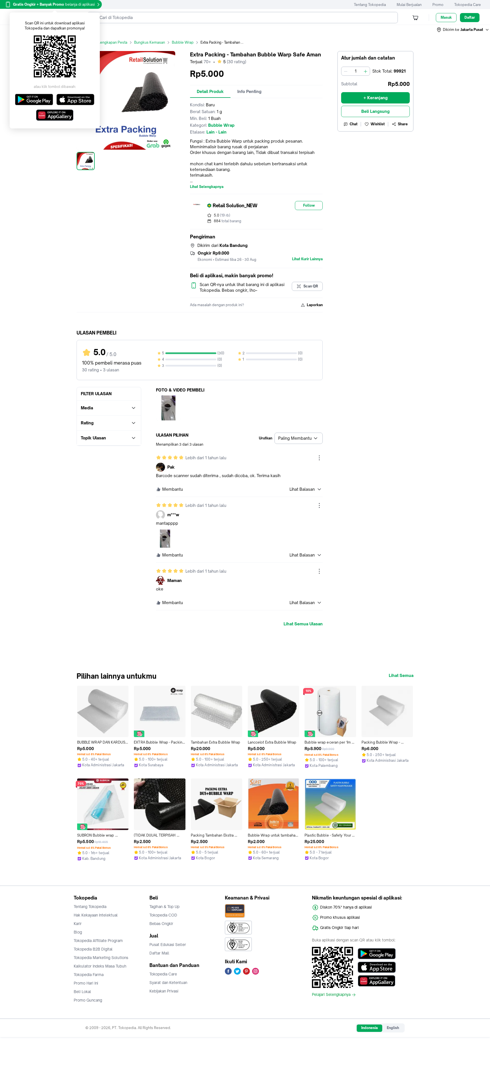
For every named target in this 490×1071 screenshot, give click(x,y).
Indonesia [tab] (369, 1028)
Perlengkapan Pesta (110, 42)
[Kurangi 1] (345, 71)
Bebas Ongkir (161, 923)
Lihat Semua (401, 675)
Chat (354, 124)
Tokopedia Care (467, 5)
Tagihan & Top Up (164, 906)
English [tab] (393, 1028)
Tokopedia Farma (89, 974)
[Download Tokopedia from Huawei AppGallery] (377, 981)
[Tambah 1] (365, 71)
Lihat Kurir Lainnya (307, 259)
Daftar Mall (159, 953)
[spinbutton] (355, 71)
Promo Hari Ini (86, 983)
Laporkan (315, 305)
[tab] (210, 91)
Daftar (469, 17)
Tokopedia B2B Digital (93, 949)
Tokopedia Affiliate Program (98, 940)
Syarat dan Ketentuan (168, 982)
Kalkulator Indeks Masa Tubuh (100, 966)
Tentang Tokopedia (370, 5)
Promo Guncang (88, 1000)
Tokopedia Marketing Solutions (101, 957)
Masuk (446, 17)
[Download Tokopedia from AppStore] (377, 967)
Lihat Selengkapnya (206, 187)
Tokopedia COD (163, 915)
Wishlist (378, 124)
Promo (437, 5)
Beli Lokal (82, 991)
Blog (78, 932)
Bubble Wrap (183, 42)
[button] (463, 30)
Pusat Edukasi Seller (167, 944)
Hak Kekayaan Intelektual (96, 915)
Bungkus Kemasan (149, 42)
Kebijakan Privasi (163, 991)
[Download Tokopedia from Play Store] (377, 953)
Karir (78, 923)
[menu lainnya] (319, 457)
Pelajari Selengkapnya (331, 994)
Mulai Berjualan (409, 5)
